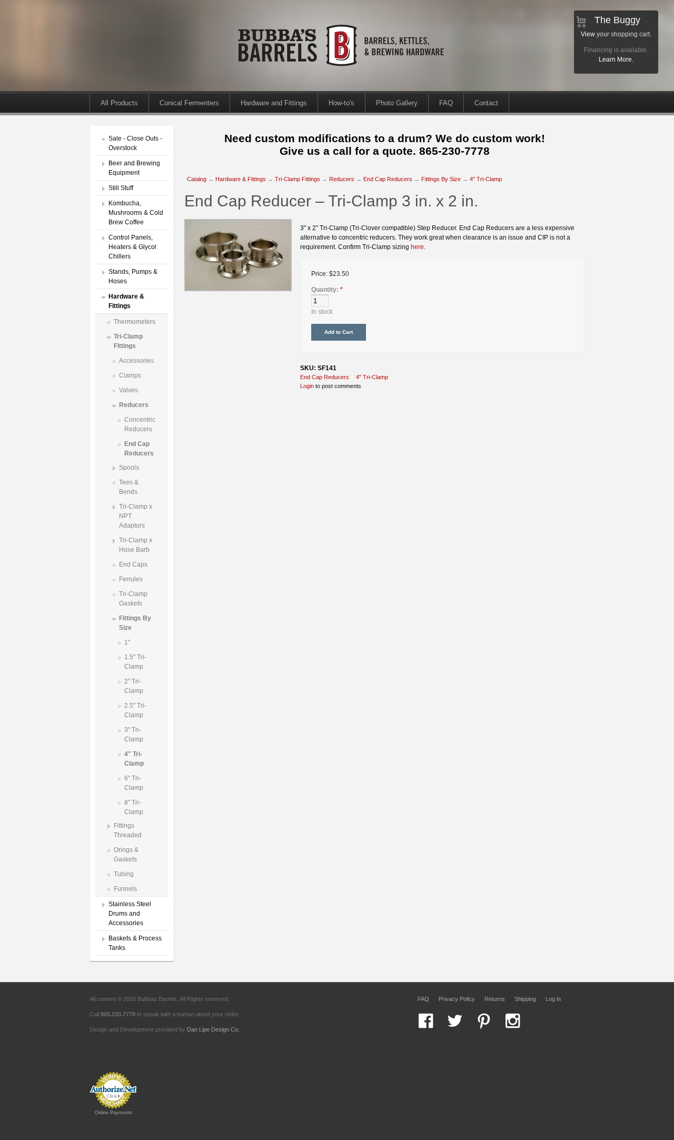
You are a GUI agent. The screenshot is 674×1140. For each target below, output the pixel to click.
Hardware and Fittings (274, 103)
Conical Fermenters (189, 103)
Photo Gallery (397, 103)
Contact (486, 103)
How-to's (341, 103)
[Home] (342, 89)
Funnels (125, 889)
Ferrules (131, 579)
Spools (129, 467)
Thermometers (134, 321)
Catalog (196, 179)
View (588, 34)
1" (127, 642)
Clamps (130, 375)
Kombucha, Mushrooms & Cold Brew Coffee (135, 213)
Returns (494, 999)
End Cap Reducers (387, 179)
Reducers (133, 405)
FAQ (446, 103)
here (417, 247)
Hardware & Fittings (240, 179)
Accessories (136, 360)
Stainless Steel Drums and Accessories (129, 913)
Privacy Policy (457, 999)
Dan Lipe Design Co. (213, 1029)
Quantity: (327, 289)
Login (307, 386)
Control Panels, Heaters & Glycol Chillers (132, 247)
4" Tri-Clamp (486, 179)
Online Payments (113, 1112)
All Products (119, 103)
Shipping (525, 999)
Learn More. (616, 59)
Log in (553, 999)
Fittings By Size (441, 179)
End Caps (133, 564)
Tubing (124, 874)
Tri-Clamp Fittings (297, 179)
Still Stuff (120, 188)
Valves (128, 390)
